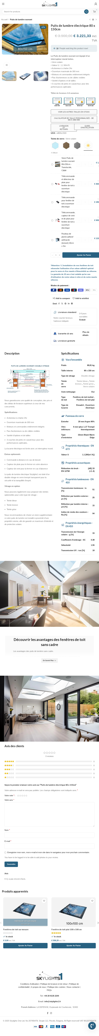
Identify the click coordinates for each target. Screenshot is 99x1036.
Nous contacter (73, 987)
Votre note (9, 796)
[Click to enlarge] (7, 65)
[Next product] (96, 19)
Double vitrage (87, 376)
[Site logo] (49, 4)
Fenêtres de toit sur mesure (15, 929)
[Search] (86, 11)
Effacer (55, 153)
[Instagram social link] (51, 1013)
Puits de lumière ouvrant (21, 19)
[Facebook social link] (58, 303)
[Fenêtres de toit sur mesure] (25, 912)
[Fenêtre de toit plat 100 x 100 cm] (73, 912)
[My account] (95, 3)
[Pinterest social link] (65, 303)
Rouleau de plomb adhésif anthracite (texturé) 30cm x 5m (67, 240)
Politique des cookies (56, 987)
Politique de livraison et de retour (54, 984)
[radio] (55, 145)
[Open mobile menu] (3, 3)
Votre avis (9, 800)
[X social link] (62, 303)
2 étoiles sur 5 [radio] (20, 796)
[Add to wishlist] (44, 901)
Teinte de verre (57, 139)
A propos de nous (38, 987)
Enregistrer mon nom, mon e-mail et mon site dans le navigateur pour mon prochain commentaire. (48, 852)
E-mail (8, 841)
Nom (7, 830)
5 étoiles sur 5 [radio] (26, 796)
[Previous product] (90, 19)
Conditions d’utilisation (29, 984)
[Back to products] (93, 19)
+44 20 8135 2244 (51, 996)
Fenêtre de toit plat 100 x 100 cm (66, 929)
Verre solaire (88, 386)
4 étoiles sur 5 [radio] (24, 796)
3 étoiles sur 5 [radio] (22, 796)
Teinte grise (88, 384)
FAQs (49, 990)
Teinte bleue (82, 381)
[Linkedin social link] (68, 303)
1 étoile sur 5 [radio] (18, 796)
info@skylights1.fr (52, 1001)
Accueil (4, 19)
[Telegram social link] (72, 303)
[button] (4, 46)
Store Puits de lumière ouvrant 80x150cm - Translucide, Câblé (68, 164)
